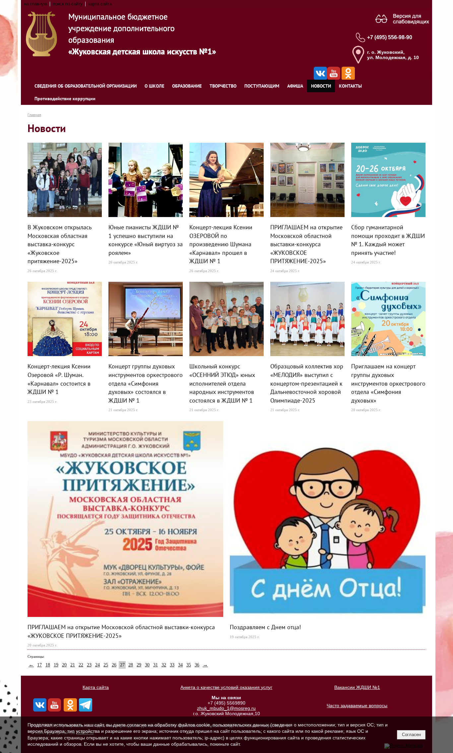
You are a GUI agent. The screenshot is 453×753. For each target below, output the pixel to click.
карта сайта (100, 4)
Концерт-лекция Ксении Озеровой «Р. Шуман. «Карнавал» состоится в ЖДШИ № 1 (59, 379)
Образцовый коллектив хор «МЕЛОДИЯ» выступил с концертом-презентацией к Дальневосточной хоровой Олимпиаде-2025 (306, 383)
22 (81, 664)
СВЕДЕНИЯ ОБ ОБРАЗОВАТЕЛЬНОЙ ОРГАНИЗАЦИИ (85, 86)
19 (56, 664)
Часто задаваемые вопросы (357, 705)
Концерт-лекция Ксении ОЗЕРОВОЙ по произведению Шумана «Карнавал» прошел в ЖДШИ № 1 (220, 244)
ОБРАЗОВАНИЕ (187, 86)
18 (47, 664)
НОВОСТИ (321, 86)
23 (89, 664)
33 (172, 664)
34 (180, 664)
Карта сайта (96, 687)
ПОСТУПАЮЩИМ (261, 86)
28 (130, 664)
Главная (34, 115)
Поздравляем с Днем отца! (265, 627)
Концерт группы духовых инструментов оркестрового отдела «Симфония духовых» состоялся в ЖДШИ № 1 (145, 383)
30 (147, 664)
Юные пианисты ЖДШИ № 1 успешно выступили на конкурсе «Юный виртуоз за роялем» (145, 240)
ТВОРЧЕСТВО (223, 86)
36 (197, 664)
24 (97, 664)
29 (139, 664)
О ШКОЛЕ (154, 86)
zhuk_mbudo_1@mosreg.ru (226, 708)
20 (64, 664)
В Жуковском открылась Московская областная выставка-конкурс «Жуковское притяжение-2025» (60, 244)
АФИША (295, 86)
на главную (35, 4)
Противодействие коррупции (65, 99)
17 (39, 664)
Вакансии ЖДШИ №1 (357, 687)
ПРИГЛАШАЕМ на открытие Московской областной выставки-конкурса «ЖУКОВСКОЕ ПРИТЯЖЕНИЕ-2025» (306, 244)
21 (72, 664)
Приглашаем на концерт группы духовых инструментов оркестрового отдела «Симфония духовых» (388, 383)
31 (155, 664)
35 (188, 664)
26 (114, 664)
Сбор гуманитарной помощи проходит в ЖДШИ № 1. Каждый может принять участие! (388, 240)
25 (105, 664)
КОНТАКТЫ (350, 86)
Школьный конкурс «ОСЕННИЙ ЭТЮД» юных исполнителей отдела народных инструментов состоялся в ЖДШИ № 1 (222, 383)
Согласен (411, 734)
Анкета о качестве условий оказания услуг (226, 687)
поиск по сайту (68, 4)
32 (164, 664)
